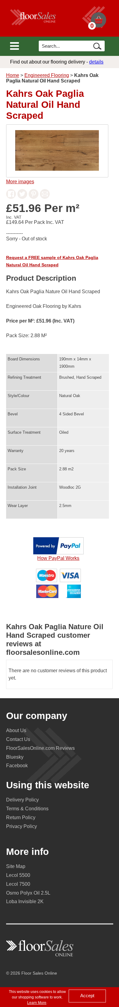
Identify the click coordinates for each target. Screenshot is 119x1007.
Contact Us (18, 739)
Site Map (15, 866)
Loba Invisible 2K (25, 901)
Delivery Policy (22, 799)
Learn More (36, 1003)
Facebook (17, 765)
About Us (16, 730)
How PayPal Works (58, 558)
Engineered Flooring (46, 75)
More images (20, 181)
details (96, 61)
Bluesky (14, 757)
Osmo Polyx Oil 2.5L (28, 893)
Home (12, 75)
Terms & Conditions (27, 808)
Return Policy (20, 817)
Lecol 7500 (18, 884)
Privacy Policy (21, 826)
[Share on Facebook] (11, 197)
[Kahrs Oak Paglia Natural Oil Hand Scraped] (57, 169)
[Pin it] (33, 197)
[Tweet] (22, 197)
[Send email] (45, 197)
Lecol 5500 (18, 875)
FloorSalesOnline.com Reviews (40, 748)
